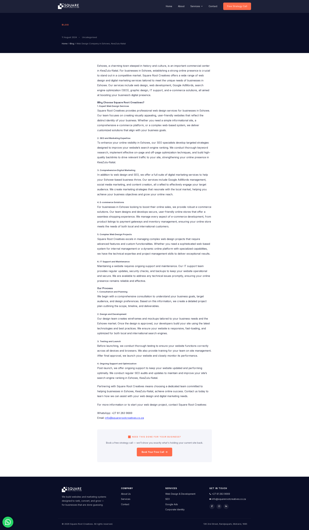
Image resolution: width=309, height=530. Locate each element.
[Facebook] (212, 506)
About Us (126, 493)
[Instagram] (219, 506)
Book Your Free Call (153, 452)
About (181, 6)
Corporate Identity (175, 509)
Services (195, 6)
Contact (213, 6)
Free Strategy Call (237, 6)
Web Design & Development (180, 493)
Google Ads (171, 504)
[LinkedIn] (226, 506)
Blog (72, 43)
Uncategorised (89, 37)
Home (169, 6)
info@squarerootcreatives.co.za (228, 499)
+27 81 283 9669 (220, 493)
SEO (167, 499)
